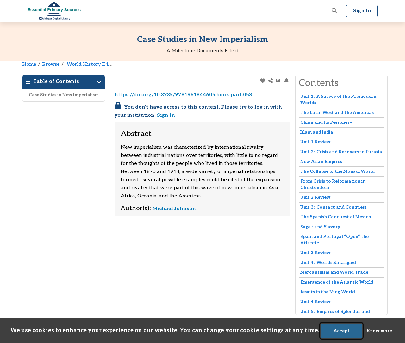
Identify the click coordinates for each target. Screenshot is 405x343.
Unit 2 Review (315, 197)
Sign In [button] (362, 11)
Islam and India (316, 132)
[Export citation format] (278, 80)
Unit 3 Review (315, 252)
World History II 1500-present (102, 64)
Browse (50, 64)
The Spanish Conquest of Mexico (335, 217)
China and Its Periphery (326, 122)
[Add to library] (262, 80)
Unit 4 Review (315, 301)
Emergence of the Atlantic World (336, 282)
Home (29, 64)
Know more (379, 331)
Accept (341, 331)
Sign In (166, 115)
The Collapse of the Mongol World (337, 171)
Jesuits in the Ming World (327, 292)
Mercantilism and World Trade (334, 272)
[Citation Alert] (286, 80)
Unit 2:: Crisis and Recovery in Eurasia (341, 151)
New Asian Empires (321, 161)
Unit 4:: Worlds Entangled (328, 262)
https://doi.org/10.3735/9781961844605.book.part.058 (183, 95)
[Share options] (270, 80)
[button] (334, 11)
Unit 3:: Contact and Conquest (333, 207)
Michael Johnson (174, 209)
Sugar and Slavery (320, 226)
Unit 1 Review (315, 142)
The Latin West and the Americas (337, 112)
